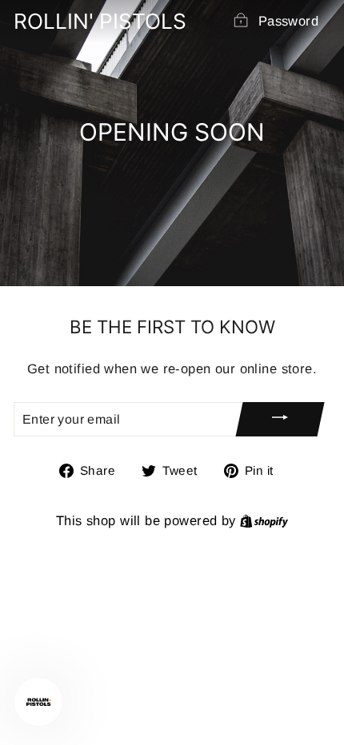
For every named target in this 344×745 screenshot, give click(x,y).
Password (288, 21)
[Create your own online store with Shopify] (264, 520)
